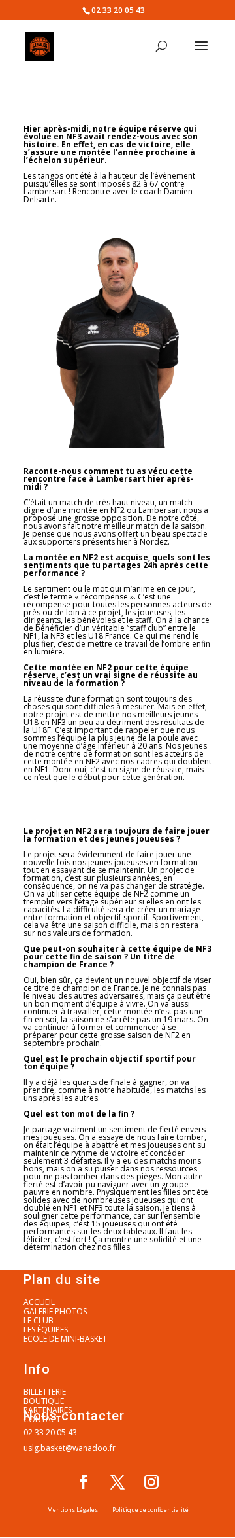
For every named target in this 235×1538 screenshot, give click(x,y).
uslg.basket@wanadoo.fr (70, 1448)
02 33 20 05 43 (50, 1432)
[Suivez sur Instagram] (151, 1481)
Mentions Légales (72, 1509)
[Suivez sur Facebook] (83, 1481)
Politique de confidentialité (150, 1509)
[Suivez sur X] (117, 1481)
